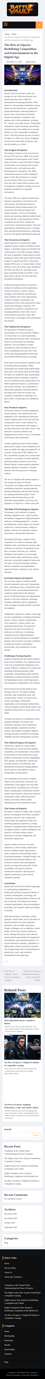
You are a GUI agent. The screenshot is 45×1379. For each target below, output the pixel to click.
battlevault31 (31, 62)
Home (6, 1263)
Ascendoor (16, 1375)
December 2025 (10, 1214)
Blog (6, 961)
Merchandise (9, 1336)
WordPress (34, 1375)
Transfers (8, 1354)
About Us (8, 1272)
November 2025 (10, 1218)
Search (7, 1129)
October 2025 (9, 1223)
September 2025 (10, 1227)
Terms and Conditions (13, 1277)
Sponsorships (9, 1349)
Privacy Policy (10, 1268)
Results (7, 1345)
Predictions (8, 1340)
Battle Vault (25, 1373)
